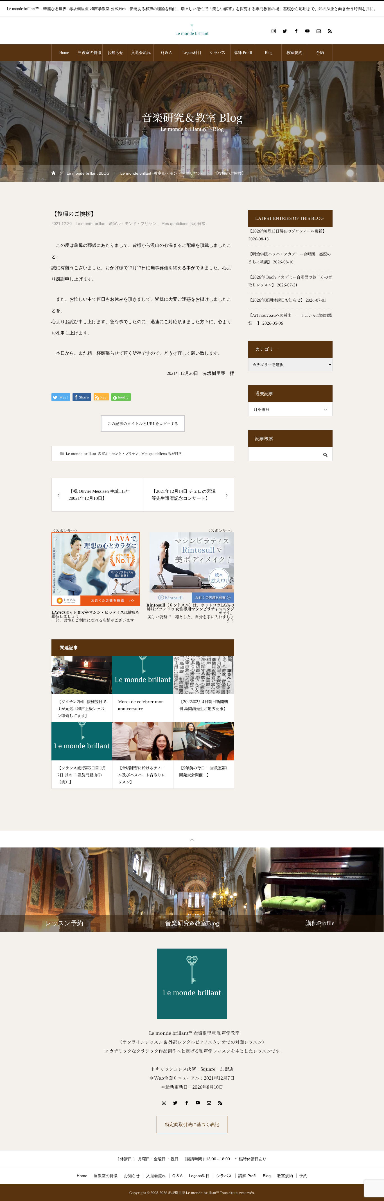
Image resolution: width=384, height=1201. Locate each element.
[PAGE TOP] (192, 839)
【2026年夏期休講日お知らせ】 (276, 300)
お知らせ (115, 53)
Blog (268, 53)
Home (64, 53)
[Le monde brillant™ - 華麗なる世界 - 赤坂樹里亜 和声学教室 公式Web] (192, 31)
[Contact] (318, 31)
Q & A (166, 53)
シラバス (217, 53)
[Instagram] (273, 31)
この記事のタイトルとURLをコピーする (142, 423)
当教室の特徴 (89, 53)
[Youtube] (307, 31)
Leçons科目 (192, 53)
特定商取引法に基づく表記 (192, 1124)
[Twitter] (285, 31)
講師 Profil (243, 53)
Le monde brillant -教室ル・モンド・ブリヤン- (117, 223)
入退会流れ (141, 53)
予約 (320, 53)
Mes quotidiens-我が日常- (184, 223)
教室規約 (294, 53)
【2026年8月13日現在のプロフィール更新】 (287, 231)
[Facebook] (296, 31)
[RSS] (330, 31)
